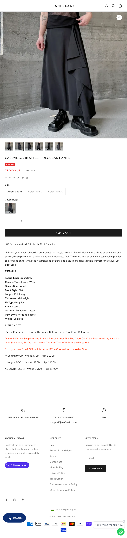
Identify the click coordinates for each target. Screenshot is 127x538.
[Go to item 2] (19, 146)
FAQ (104, 417)
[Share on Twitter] (18, 177)
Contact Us (56, 462)
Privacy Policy (57, 473)
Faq (52, 445)
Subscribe (95, 468)
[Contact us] (121, 532)
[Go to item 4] (39, 146)
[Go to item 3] (29, 146)
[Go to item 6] (59, 146)
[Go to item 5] (49, 146)
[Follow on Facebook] (6, 499)
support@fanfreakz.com (63, 422)
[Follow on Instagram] (14, 499)
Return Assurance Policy (63, 484)
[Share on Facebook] (14, 177)
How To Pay (56, 467)
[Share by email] (27, 177)
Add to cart (63, 232)
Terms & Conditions (61, 450)
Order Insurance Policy (62, 490)
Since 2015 (72, 517)
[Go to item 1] (9, 146)
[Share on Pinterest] (23, 177)
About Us (55, 456)
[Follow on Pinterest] (22, 499)
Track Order (56, 478)
